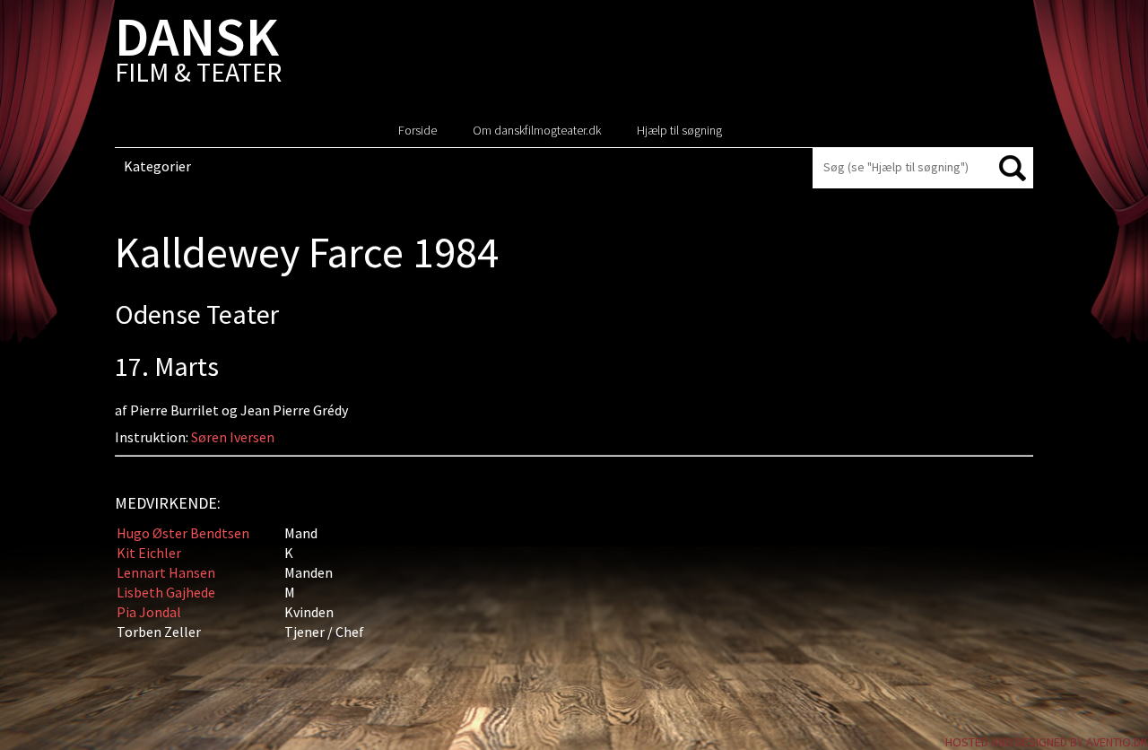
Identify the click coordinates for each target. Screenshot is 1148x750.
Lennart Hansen (166, 572)
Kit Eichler (149, 553)
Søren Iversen (232, 437)
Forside (417, 130)
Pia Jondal (149, 612)
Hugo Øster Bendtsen (183, 533)
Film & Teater (198, 53)
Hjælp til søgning (679, 130)
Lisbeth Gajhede (166, 592)
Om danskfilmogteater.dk (537, 130)
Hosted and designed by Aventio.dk (1046, 742)
